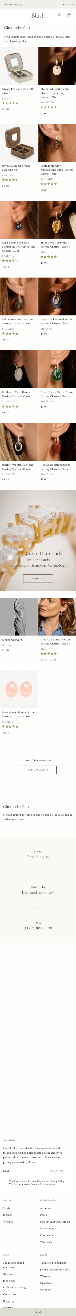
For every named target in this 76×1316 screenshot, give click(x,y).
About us (45, 1208)
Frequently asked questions (13, 1265)
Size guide (9, 1280)
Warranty (45, 1276)
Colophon (46, 1289)
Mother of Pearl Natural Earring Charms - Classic (16, 394)
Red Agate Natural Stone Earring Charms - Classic (56, 466)
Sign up (7, 1214)
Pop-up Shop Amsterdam (55, 1221)
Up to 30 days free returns (61, 4)
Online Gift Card (12, 639)
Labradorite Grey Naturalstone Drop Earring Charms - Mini (57, 169)
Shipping (8, 1301)
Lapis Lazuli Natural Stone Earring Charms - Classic (56, 321)
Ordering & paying (14, 1287)
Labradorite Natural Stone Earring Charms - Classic (17, 321)
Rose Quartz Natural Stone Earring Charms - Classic (18, 714)
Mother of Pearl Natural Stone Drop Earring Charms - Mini (55, 93)
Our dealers (47, 1235)
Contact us (9, 1294)
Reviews (8, 1274)
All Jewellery (38, 770)
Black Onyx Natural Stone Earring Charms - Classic (17, 466)
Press (43, 1214)
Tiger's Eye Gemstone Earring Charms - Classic (55, 244)
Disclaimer (46, 1283)
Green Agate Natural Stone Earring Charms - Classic (57, 394)
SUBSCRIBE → (58, 1171)
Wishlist (8, 1221)
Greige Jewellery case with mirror (18, 91)
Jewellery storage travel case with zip (16, 167)
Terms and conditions (53, 1262)
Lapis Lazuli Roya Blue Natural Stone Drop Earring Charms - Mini (18, 246)
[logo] (38, 15)
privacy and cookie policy (55, 1269)
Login (7, 1208)
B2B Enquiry (47, 1228)
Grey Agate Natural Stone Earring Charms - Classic (56, 641)
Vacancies (46, 1241)
